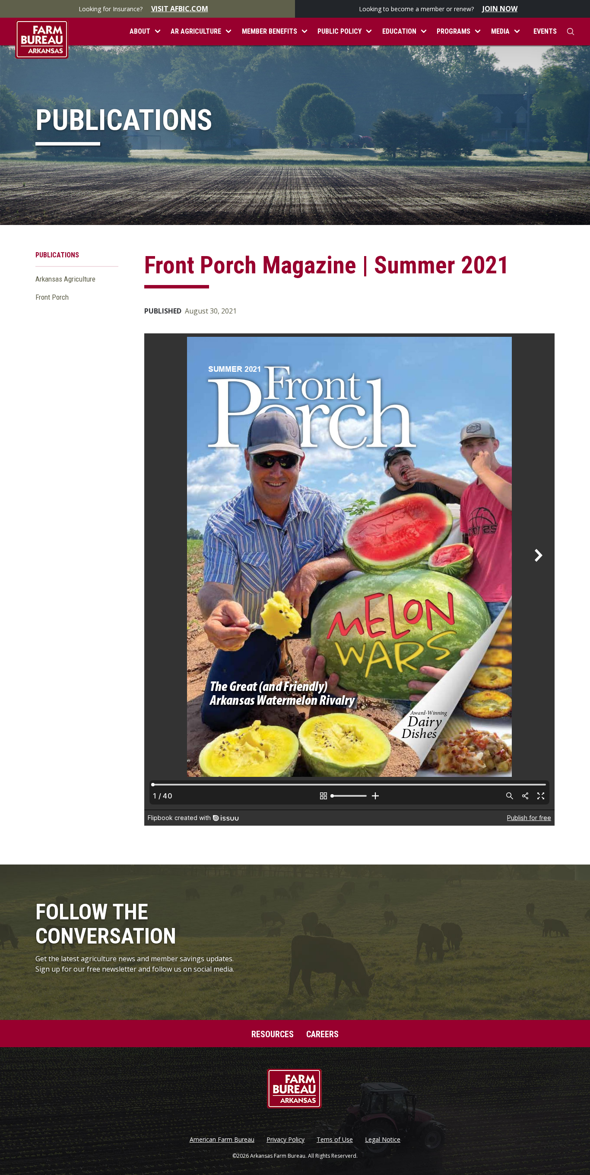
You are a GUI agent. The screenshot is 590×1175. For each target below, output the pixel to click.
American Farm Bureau (222, 1139)
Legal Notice (382, 1139)
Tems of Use (335, 1139)
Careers (322, 1034)
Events (545, 31)
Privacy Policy (285, 1139)
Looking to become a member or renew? (438, 8)
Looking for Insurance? (143, 8)
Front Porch (52, 297)
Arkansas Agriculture (65, 279)
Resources (272, 1034)
